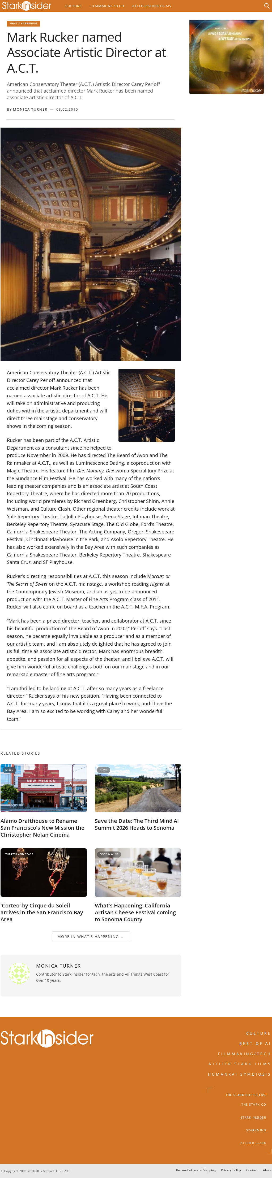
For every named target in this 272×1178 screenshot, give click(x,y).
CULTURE (259, 1033)
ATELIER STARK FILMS (240, 1063)
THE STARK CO (253, 1105)
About (267, 1170)
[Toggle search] (267, 6)
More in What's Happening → (90, 936)
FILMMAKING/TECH (245, 1053)
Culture (73, 5)
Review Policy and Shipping (196, 1170)
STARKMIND (256, 1130)
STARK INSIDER (253, 1117)
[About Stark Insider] (226, 57)
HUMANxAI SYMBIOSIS (240, 1074)
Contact (252, 1170)
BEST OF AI (255, 1043)
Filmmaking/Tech (107, 5)
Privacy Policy (231, 1170)
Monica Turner (30, 109)
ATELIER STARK (253, 1143)
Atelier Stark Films (151, 5)
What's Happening (24, 23)
